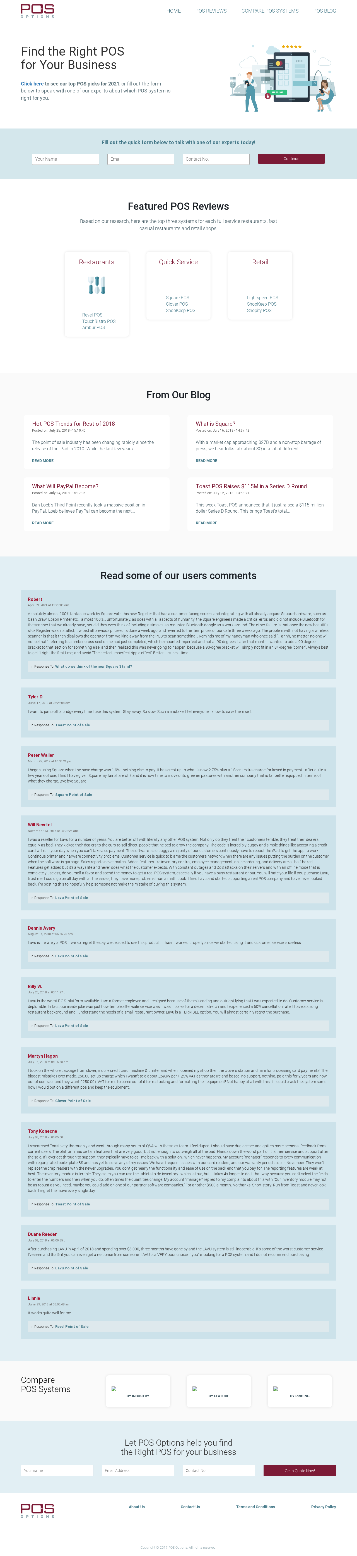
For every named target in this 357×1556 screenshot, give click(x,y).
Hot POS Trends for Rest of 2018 (73, 423)
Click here (32, 84)
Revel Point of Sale (71, 1326)
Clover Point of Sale (73, 1101)
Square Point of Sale (73, 795)
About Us (137, 1507)
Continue (291, 158)
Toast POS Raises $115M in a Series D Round (251, 486)
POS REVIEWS (211, 11)
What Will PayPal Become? (65, 486)
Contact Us (190, 1507)
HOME (174, 11)
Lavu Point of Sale (71, 898)
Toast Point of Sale (72, 725)
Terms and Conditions (255, 1507)
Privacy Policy (323, 1507)
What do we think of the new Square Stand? (93, 666)
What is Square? (215, 423)
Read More (43, 460)
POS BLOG (324, 11)
